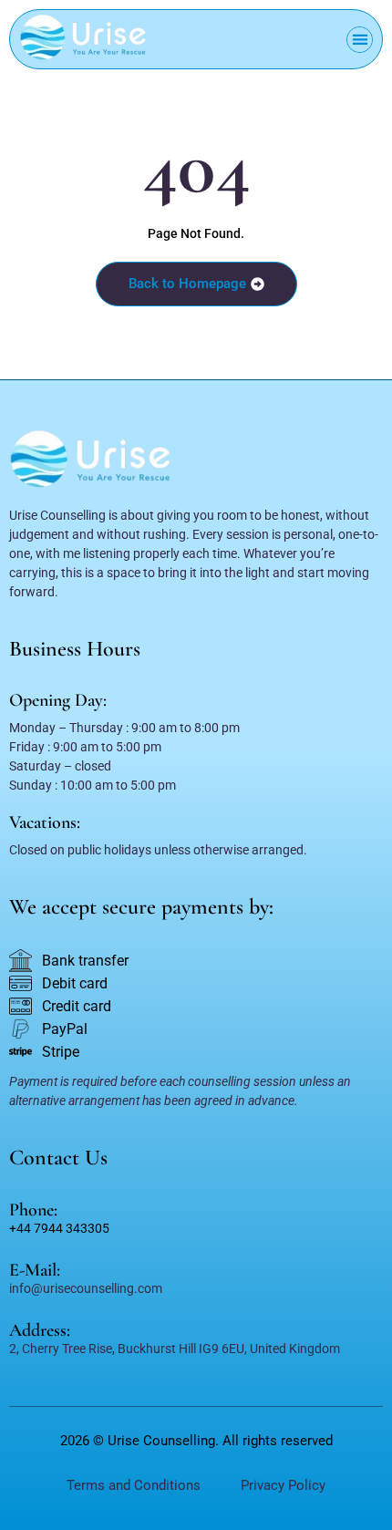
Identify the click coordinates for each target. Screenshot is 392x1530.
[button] (359, 39)
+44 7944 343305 (59, 1228)
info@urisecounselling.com (85, 1288)
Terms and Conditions (134, 1485)
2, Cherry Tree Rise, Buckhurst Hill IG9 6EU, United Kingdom (174, 1348)
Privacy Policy (283, 1485)
